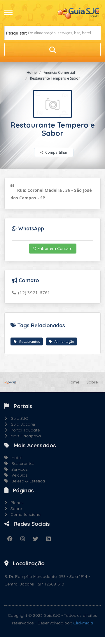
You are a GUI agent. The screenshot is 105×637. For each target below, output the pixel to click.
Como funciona (24, 514)
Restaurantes (28, 341)
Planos (15, 502)
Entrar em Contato (54, 248)
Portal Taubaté (23, 430)
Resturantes (21, 463)
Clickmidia (83, 623)
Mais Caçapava (24, 436)
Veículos (17, 475)
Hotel (15, 457)
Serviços (18, 469)
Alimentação (63, 341)
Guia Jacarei (21, 424)
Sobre (92, 382)
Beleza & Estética (26, 481)
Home (32, 72)
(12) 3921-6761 (33, 292)
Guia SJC (17, 418)
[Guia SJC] (79, 12)
